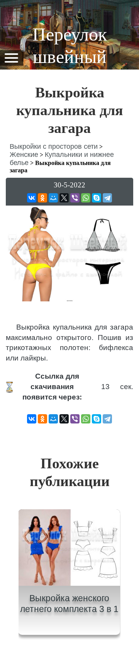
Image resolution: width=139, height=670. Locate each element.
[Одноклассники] (42, 197)
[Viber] (75, 197)
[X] (64, 197)
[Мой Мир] (53, 197)
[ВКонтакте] (31, 197)
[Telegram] (107, 197)
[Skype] (96, 197)
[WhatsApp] (85, 197)
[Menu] (11, 57)
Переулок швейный (69, 45)
